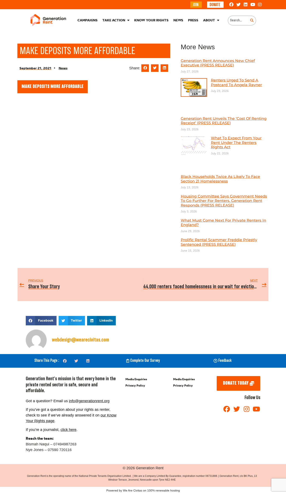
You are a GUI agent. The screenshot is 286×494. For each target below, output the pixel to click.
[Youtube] (252, 4)
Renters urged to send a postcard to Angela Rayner (236, 82)
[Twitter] (238, 4)
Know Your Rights (151, 20)
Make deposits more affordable (53, 87)
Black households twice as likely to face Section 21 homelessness (220, 179)
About (209, 20)
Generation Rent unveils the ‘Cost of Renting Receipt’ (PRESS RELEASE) (224, 120)
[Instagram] (259, 4)
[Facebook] (231, 4)
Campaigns (87, 20)
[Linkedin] (245, 4)
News (178, 20)
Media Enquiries (136, 379)
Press (193, 20)
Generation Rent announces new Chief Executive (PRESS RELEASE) (218, 63)
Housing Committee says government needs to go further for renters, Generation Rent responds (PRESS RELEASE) (224, 201)
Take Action (113, 20)
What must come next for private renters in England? (223, 222)
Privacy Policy (135, 385)
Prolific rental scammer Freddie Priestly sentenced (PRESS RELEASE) (219, 242)
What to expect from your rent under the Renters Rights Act (236, 142)
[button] (145, 68)
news (63, 68)
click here (68, 430)
